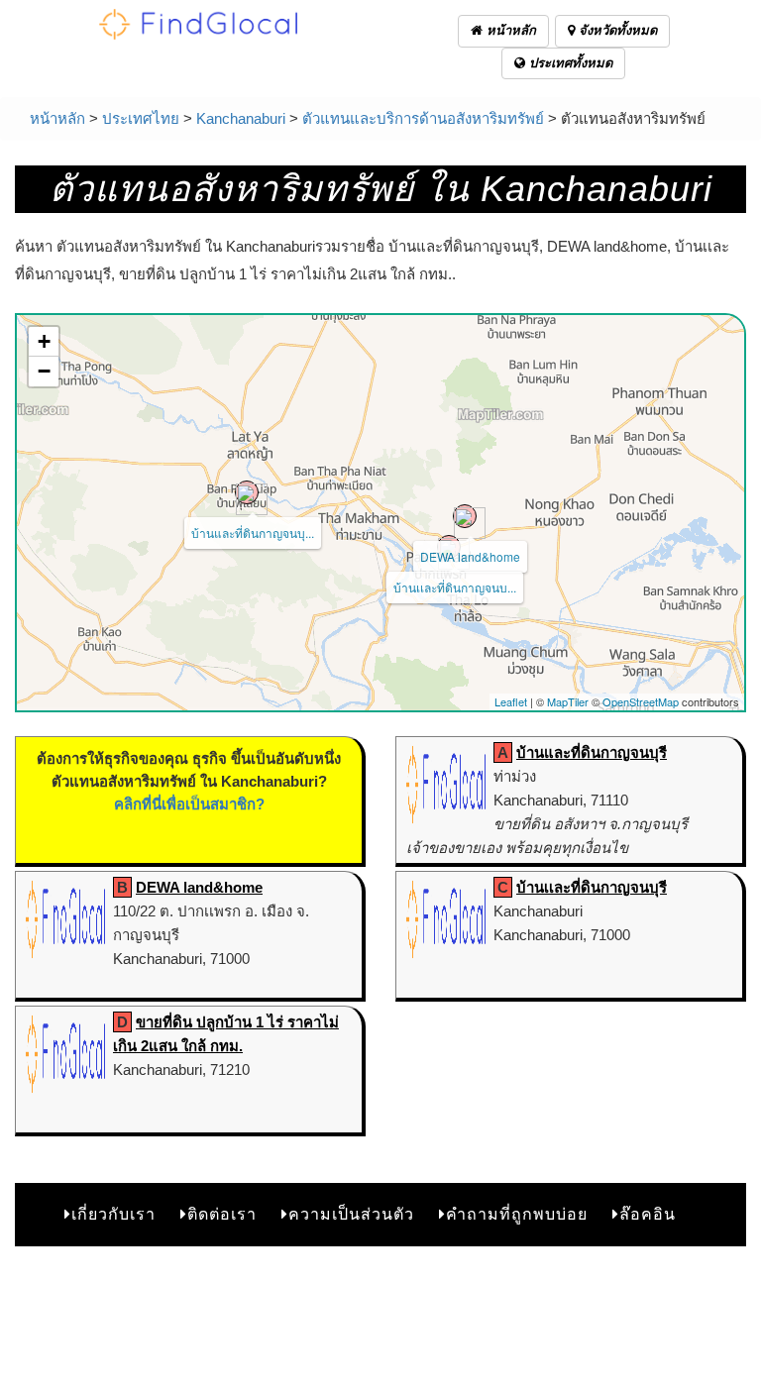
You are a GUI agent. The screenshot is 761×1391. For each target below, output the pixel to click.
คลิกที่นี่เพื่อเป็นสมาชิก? (189, 804)
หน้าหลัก (509, 30)
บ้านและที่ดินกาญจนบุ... (252, 532)
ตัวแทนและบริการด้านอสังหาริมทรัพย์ (423, 118)
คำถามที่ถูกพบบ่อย (517, 1214)
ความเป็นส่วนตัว (351, 1214)
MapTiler (568, 701)
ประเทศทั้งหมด (568, 62)
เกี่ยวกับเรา (113, 1214)
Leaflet (510, 701)
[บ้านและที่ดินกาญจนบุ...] (247, 492)
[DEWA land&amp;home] (465, 516)
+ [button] (44, 341)
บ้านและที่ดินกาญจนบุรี (591, 752)
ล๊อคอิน (647, 1214)
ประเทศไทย (140, 118)
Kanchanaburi (240, 118)
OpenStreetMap (640, 701)
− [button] (44, 371)
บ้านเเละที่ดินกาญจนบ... (454, 587)
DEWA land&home (470, 556)
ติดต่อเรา (222, 1214)
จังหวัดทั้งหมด (616, 30)
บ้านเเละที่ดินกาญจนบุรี (591, 887)
